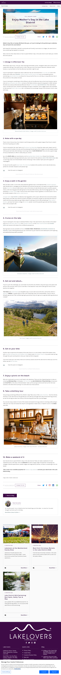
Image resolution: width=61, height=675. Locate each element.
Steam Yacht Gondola (41, 223)
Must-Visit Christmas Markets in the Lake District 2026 (44, 549)
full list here (14, 361)
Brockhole (9, 188)
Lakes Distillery (44, 395)
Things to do (20, 37)
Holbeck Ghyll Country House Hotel (30, 74)
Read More (24, 568)
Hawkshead (15, 291)
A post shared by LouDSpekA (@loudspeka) (29, 368)
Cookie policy (17, 668)
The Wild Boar (33, 84)
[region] (30, 667)
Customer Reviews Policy (30, 655)
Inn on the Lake (46, 72)
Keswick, (5, 293)
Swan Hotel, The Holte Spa (23, 165)
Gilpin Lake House (16, 88)
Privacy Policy (27, 650)
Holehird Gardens (51, 184)
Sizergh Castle (7, 196)
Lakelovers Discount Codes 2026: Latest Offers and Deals (50, 657)
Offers (58, 6)
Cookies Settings (6, 671)
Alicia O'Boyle (9, 37)
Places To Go (52, 6)
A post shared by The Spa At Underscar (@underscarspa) (29, 174)
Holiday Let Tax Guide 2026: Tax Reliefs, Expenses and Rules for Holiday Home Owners (50, 652)
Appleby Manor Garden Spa (35, 156)
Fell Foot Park (27, 381)
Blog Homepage (4, 6)
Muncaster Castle (12, 191)
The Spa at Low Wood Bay (30, 147)
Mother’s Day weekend (31, 469)
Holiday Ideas (45, 6)
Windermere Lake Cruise (14, 223)
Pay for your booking (29, 659)
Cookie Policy (27, 652)
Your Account (57, 2)
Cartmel (26, 202)
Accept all (44, 671)
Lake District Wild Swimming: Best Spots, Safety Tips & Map (15, 597)
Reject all (54, 671)
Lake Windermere (14, 76)
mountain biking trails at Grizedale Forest (17, 354)
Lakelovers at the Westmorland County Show (16, 549)
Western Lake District (22, 193)
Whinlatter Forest (39, 354)
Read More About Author (12, 512)
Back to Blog (10, 495)
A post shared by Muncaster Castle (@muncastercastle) (29, 211)
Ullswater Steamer (28, 223)
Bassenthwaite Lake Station (14, 83)
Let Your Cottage (48, 2)
